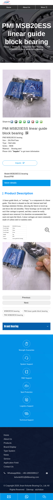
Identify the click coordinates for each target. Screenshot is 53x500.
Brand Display (10, 447)
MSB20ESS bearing (11, 311)
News (6, 455)
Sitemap (30, 490)
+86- (24, 473)
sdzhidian (39, 490)
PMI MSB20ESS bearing (13, 315)
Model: (7, 174)
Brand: (7, 176)
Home (8, 7)
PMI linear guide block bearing (36, 311)
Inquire (18, 163)
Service (7, 459)
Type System (9, 451)
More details (10, 183)
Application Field (11, 463)
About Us (26, 7)
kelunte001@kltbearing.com (26, 477)
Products (7, 443)
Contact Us (8, 467)
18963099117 (32, 473)
